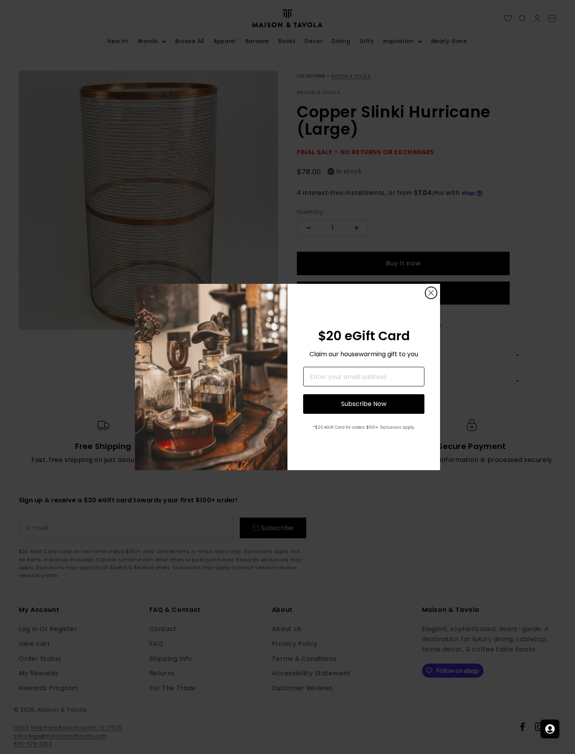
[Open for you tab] (550, 729)
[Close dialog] (431, 293)
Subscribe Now (363, 403)
